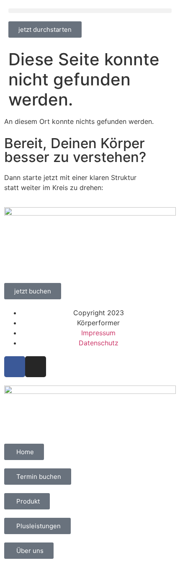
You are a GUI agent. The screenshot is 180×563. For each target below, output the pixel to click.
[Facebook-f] (14, 366)
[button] (90, 10)
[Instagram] (35, 366)
